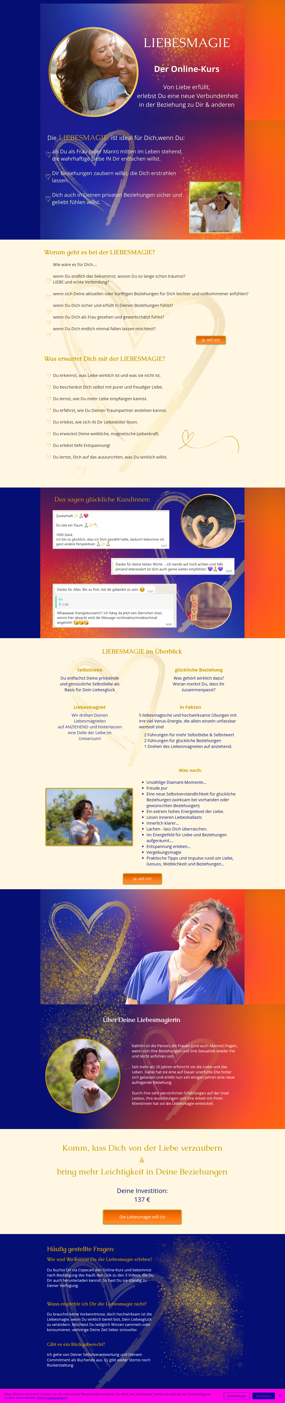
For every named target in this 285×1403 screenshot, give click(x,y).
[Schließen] (279, 1396)
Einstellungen (236, 1396)
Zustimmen (263, 1396)
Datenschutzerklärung (52, 1398)
